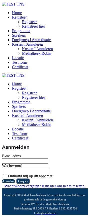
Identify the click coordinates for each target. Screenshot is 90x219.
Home (17, 13)
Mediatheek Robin (36, 53)
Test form (19, 62)
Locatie (18, 58)
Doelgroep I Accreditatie (31, 40)
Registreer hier (33, 26)
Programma (21, 31)
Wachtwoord (12, 166)
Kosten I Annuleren (27, 44)
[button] (8, 181)
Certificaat (20, 67)
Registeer (19, 17)
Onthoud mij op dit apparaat (29, 176)
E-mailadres (11, 156)
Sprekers (19, 35)
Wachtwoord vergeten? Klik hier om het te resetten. (45, 186)
